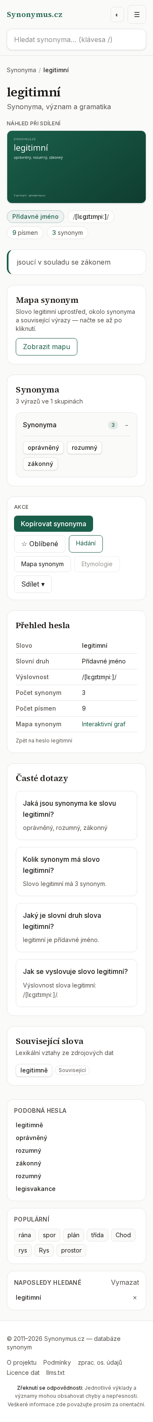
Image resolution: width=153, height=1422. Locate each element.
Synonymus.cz (34, 14)
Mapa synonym (42, 563)
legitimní (28, 1297)
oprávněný (43, 447)
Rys (44, 1250)
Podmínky (57, 1362)
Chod (123, 1235)
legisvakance (36, 1188)
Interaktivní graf (103, 724)
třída (97, 1235)
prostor (71, 1250)
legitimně (34, 1070)
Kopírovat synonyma (53, 523)
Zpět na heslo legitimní (44, 740)
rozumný (84, 447)
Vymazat (125, 1282)
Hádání (86, 543)
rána (25, 1235)
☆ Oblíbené (39, 543)
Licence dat (23, 1372)
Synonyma (21, 69)
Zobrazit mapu (46, 346)
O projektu (22, 1362)
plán (73, 1235)
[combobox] (76, 39)
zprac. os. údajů (100, 1362)
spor (49, 1235)
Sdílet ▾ (33, 584)
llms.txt (55, 1372)
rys (23, 1250)
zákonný (40, 463)
